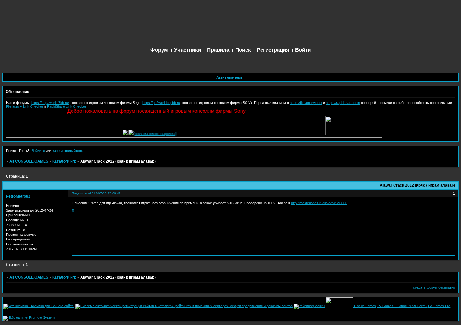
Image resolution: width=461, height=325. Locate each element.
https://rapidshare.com (343, 103)
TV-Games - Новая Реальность (402, 306)
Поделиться (81, 193)
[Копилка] (122, 134)
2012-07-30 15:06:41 (105, 193)
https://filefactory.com (306, 103)
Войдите (38, 150)
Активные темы (229, 77)
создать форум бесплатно (434, 287)
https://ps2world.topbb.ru (161, 103)
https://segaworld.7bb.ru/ (50, 103)
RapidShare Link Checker (66, 106)
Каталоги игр (64, 161)
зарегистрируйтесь (67, 150)
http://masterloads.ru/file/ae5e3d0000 (319, 203)
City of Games (365, 306)
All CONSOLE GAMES (28, 161)
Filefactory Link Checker (25, 106)
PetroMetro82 (18, 196)
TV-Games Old (438, 306)
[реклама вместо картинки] (151, 134)
